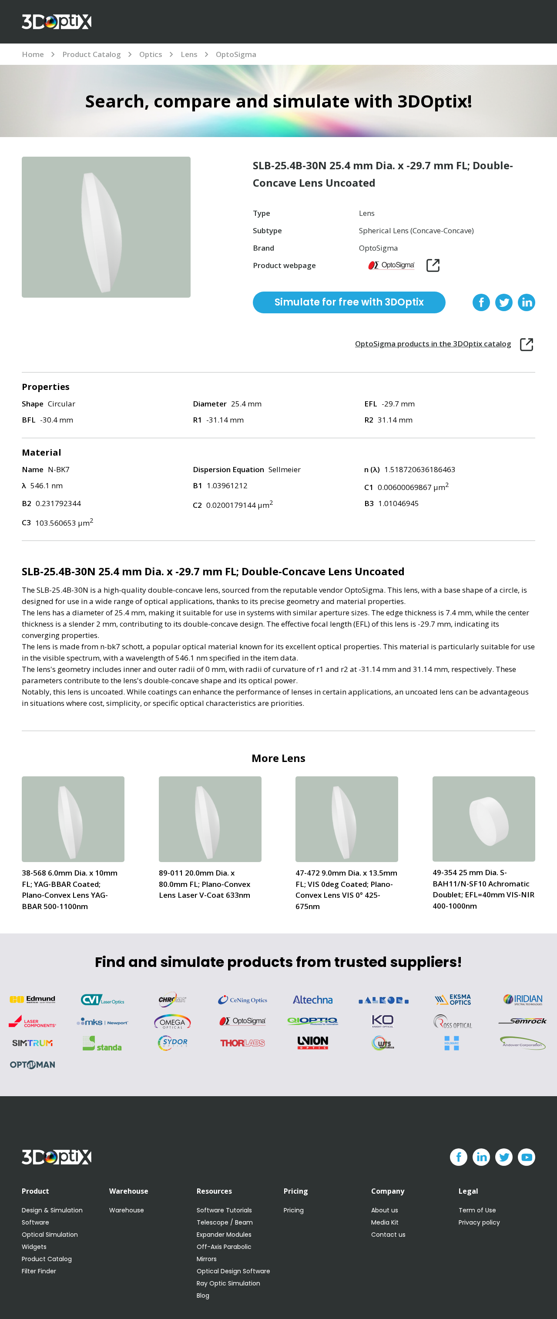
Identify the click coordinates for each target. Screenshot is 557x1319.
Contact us (388, 1234)
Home (33, 54)
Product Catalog (91, 54)
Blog (203, 1295)
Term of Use (477, 1210)
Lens (189, 54)
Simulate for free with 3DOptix (349, 302)
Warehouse (126, 1210)
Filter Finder (39, 1271)
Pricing (294, 1210)
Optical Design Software (233, 1271)
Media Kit (385, 1222)
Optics (150, 54)
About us (384, 1210)
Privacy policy (479, 1222)
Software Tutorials (224, 1210)
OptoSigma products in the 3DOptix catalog (433, 344)
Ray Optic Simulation (228, 1283)
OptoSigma (236, 54)
